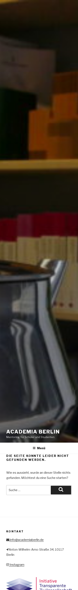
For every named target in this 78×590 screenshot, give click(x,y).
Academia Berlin (33, 432)
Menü (41, 448)
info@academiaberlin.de (26, 540)
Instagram (16, 565)
